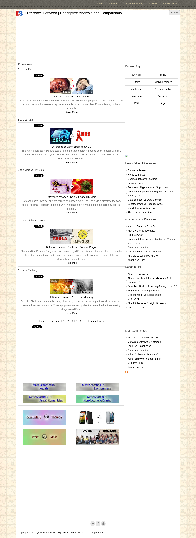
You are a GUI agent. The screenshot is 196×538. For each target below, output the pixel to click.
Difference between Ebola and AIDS (71, 146)
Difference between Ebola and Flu (71, 96)
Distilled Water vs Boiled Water (144, 295)
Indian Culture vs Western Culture (146, 354)
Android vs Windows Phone (143, 255)
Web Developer (163, 82)
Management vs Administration (144, 251)
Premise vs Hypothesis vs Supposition (148, 187)
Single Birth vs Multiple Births (143, 290)
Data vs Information (138, 247)
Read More (72, 112)
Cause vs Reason (137, 170)
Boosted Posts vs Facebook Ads (145, 204)
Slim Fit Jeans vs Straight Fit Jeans (147, 303)
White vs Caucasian (138, 274)
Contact (153, 3)
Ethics (136, 82)
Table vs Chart (135, 235)
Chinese (136, 75)
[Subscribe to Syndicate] (126, 372)
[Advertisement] (98, 38)
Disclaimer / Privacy (133, 3)
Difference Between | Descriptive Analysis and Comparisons (73, 13)
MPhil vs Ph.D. (136, 363)
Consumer (163, 96)
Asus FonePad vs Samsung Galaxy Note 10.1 (152, 286)
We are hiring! (170, 3)
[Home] (19, 13)
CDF (136, 103)
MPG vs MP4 (135, 299)
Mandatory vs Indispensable (143, 208)
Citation (113, 3)
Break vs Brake (136, 183)
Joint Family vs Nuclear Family (144, 358)
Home (100, 3)
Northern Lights (163, 89)
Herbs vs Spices (136, 174)
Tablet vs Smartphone (139, 346)
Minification (137, 89)
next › (93, 321)
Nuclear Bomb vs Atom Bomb (143, 226)
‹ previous (54, 321)
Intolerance (137, 96)
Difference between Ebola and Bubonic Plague (71, 247)
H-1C (163, 75)
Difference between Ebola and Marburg (71, 297)
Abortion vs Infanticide (140, 212)
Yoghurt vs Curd (136, 260)
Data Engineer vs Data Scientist (145, 199)
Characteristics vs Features (142, 179)
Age (163, 103)
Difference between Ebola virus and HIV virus (71, 197)
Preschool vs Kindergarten (142, 230)
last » (102, 321)
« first (44, 321)
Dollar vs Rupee (136, 307)
